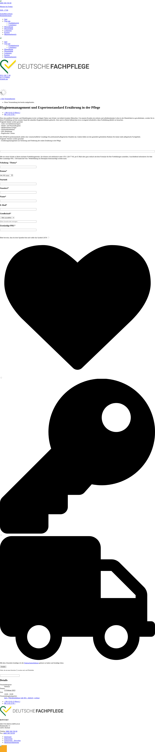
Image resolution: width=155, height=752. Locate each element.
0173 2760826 (5, 77)
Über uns (7, 21)
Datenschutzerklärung (31, 663)
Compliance (12, 25)
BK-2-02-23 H (9, 114)
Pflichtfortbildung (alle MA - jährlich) (20, 698)
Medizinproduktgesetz (11, 742)
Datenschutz (8, 739)
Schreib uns (4, 79)
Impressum (7, 737)
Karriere (7, 32)
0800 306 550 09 (9, 733)
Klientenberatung (5, 16)
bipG (6, 698)
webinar (37, 698)
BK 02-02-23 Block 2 (12, 113)
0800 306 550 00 (11, 731)
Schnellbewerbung (6, 14)
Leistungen (8, 30)
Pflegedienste (8, 27)
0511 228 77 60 (5, 75)
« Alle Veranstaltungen (7, 99)
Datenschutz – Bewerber (12, 740)
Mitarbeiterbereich (10, 34)
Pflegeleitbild (8, 29)
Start (5, 19)
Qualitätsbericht (13, 23)
